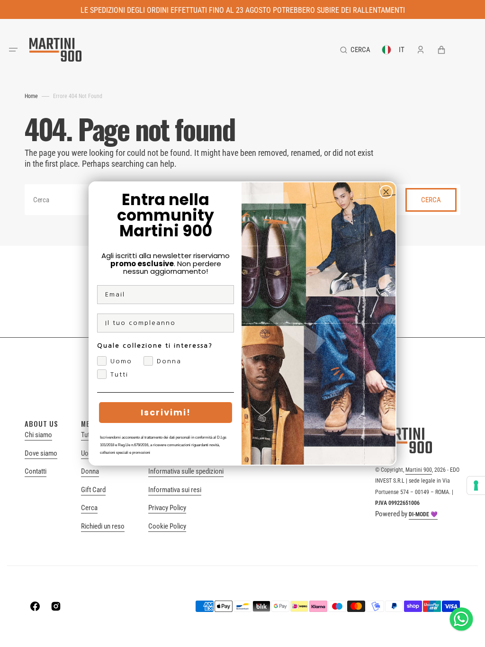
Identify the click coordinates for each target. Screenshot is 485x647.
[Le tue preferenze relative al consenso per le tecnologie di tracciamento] (476, 485)
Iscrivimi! (166, 412)
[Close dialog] (386, 192)
